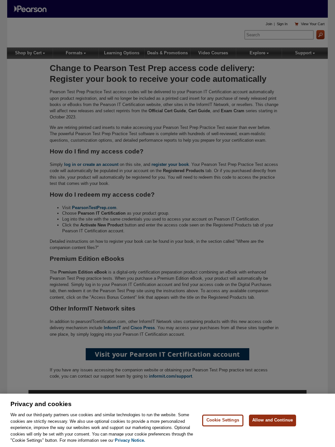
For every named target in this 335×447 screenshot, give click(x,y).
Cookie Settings (222, 420)
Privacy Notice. (130, 440)
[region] (167, 420)
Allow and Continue (272, 420)
